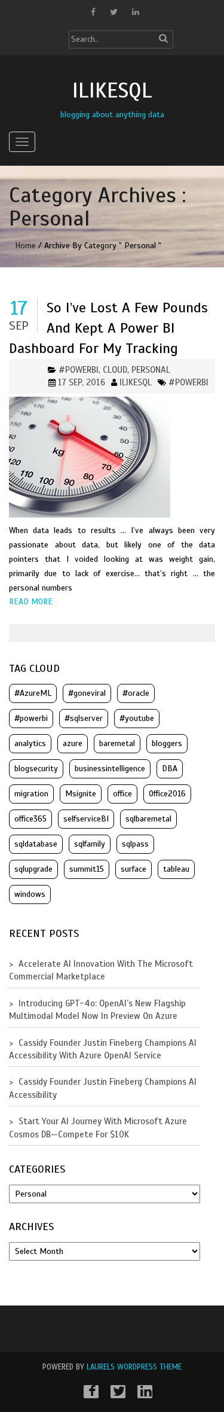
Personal (150, 369)
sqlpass (135, 844)
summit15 (86, 869)
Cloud (115, 369)
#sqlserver (84, 718)
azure (72, 743)
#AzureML (32, 693)
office (122, 794)
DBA (169, 768)
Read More (31, 602)
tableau (176, 869)
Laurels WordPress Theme (134, 1367)
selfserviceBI (86, 819)
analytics (30, 743)
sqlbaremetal (148, 819)
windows (29, 894)
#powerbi (188, 382)
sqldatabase (35, 844)
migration (31, 794)
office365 (30, 819)
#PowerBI (79, 369)
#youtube (136, 718)
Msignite (80, 794)
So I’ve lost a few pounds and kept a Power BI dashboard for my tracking (108, 328)
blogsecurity (36, 768)
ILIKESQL (112, 90)
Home (25, 246)
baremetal (117, 743)
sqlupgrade (33, 869)
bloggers (167, 743)
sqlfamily (89, 844)
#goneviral (87, 693)
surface (133, 869)
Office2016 (167, 794)
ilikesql (135, 382)
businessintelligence (110, 768)
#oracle (135, 693)
